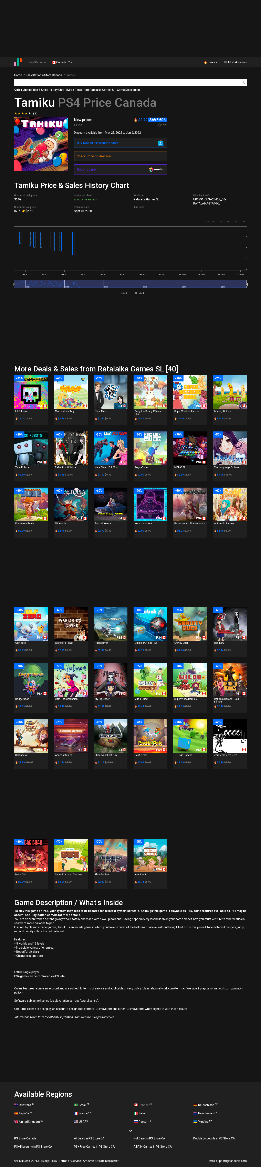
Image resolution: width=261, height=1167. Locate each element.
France (85, 1113)
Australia (26, 1105)
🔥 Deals (210, 62)
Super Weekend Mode (186, 411)
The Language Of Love (226, 467)
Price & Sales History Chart (48, 89)
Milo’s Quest (141, 699)
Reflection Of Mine (65, 467)
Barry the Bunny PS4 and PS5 (148, 412)
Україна (205, 1121)
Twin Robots (22, 467)
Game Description (128, 89)
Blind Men (100, 411)
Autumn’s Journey (224, 523)
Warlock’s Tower (64, 642)
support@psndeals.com (231, 1161)
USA (83, 1121)
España (25, 1113)
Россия (145, 1121)
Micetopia (60, 523)
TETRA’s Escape (183, 755)
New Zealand (208, 1113)
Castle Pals (141, 755)
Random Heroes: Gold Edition (226, 700)
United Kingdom (31, 1121)
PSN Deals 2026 (27, 1161)
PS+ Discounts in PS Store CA (33, 1146)
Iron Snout (140, 874)
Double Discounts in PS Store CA (214, 1138)
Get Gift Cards (87, 169)
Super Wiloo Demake (186, 699)
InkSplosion (21, 411)
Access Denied (63, 755)
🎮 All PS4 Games (235, 62)
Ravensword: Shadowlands (189, 523)
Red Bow (219, 642)
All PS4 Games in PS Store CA (153, 1146)
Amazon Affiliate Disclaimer (101, 1161)
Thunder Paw (102, 874)
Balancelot (21, 755)
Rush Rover (101, 642)
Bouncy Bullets (222, 411)
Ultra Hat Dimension (66, 699)
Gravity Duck (181, 642)
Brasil (84, 1105)
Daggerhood (22, 699)
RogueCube (141, 467)
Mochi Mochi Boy (64, 411)
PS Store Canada (25, 1138)
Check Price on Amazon (94, 156)
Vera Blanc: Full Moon (107, 467)
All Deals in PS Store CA (89, 1138)
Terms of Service (70, 1161)
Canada (63, 62)
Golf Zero (20, 642)
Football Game (103, 523)
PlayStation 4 (37, 62)
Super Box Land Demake (68, 874)
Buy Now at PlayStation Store (98, 143)
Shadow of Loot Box (106, 755)
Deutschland (208, 1105)
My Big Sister (102, 699)
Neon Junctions (144, 523)
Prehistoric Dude (24, 523)
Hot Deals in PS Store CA (149, 1138)
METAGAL (179, 467)
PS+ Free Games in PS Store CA (94, 1146)
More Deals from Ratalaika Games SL (91, 89)
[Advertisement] (130, 28)
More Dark (21, 874)
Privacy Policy (48, 1161)
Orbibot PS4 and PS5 (146, 642)
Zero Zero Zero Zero (225, 755)
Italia (143, 1113)
